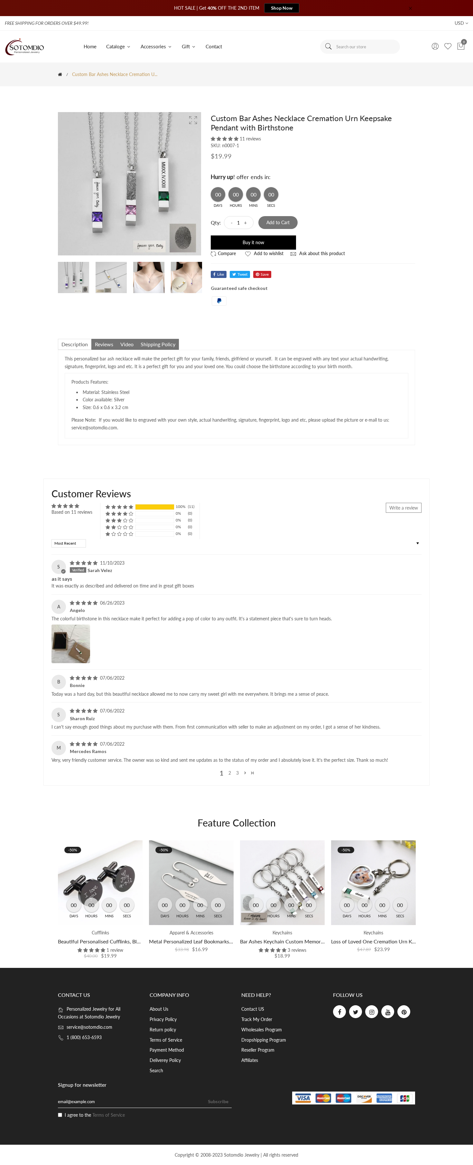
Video (127, 344)
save (265, 274)
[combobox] (360, 47)
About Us (159, 1009)
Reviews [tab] (104, 344)
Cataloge (116, 46)
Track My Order (256, 1019)
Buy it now (253, 242)
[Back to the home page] (60, 74)
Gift (186, 46)
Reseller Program (257, 1050)
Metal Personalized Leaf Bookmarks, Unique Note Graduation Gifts (224, 941)
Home (90, 46)
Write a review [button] (403, 508)
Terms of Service (166, 1040)
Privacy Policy (163, 1019)
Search (156, 1070)
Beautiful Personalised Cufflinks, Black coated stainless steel (126, 941)
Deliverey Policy (165, 1060)
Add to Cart (278, 222)
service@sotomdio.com (89, 1027)
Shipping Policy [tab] (158, 344)
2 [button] (229, 773)
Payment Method (167, 1050)
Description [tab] (74, 344)
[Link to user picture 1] (70, 644)
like (220, 274)
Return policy (163, 1029)
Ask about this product (321, 253)
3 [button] (237, 773)
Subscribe (218, 1101)
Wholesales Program (261, 1029)
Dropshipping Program (263, 1040)
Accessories (154, 46)
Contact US (252, 1009)
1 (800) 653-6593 (84, 1037)
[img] (84, 563)
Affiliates (249, 1060)
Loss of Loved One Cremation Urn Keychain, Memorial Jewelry (401, 941)
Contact (214, 46)
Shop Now (281, 8)
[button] (225, 138)
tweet (242, 274)
